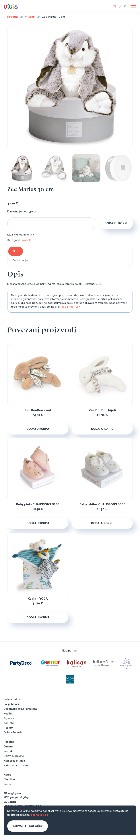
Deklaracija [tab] (20, 260)
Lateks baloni (12, 699)
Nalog (7, 774)
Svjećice (9, 718)
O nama (8, 746)
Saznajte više (39, 814)
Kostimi (8, 713)
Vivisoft (30, 16)
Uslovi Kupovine (14, 756)
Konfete (9, 723)
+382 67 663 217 (70, 306)
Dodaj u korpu (116, 223)
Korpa (7, 784)
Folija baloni (11, 704)
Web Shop (10, 779)
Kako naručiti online (16, 765)
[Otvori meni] (133, 6)
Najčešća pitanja (14, 760)
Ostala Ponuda (13, 732)
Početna (12, 16)
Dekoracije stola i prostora (20, 708)
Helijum (8, 727)
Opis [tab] (15, 251)
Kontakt (9, 751)
